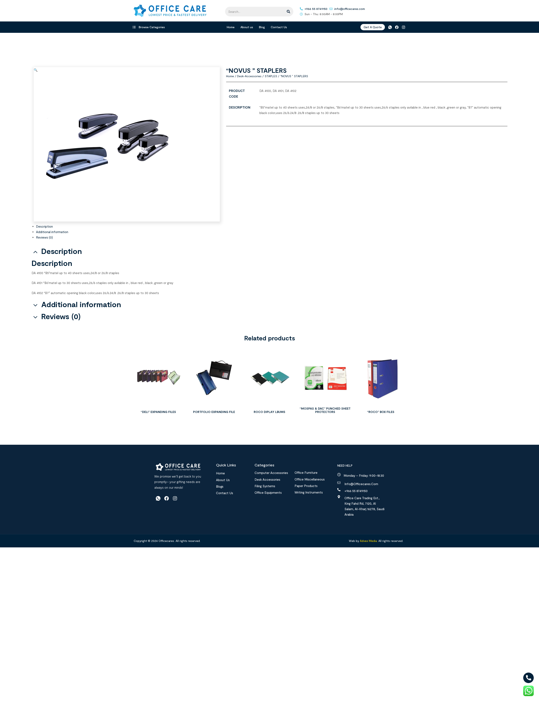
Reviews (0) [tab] (61, 316)
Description (44, 226)
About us (246, 27)
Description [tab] (61, 251)
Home (231, 27)
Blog (262, 27)
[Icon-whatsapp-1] (390, 27)
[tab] (271, 226)
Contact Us (279, 27)
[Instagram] (403, 27)
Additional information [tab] (81, 304)
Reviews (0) (44, 237)
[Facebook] (397, 27)
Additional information (52, 232)
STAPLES (271, 76)
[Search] (288, 11)
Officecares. (166, 541)
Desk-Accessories (249, 76)
